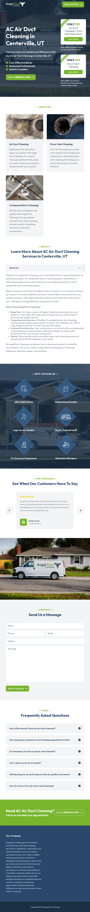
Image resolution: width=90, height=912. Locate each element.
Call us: (19, 77)
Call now (73, 39)
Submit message (16, 688)
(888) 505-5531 (71, 4)
